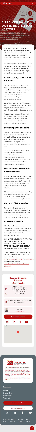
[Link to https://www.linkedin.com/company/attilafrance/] (14, 412)
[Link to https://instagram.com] (7, 322)
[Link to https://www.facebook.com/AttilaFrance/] (22, 412)
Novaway (20, 421)
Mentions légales (28, 420)
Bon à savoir (26, 33)
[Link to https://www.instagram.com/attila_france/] (7, 412)
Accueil (4, 17)
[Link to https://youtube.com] (26, 322)
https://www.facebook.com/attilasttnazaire (19, 259)
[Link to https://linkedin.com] (14, 322)
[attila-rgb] (16, 358)
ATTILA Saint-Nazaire (9, 33)
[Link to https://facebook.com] (20, 322)
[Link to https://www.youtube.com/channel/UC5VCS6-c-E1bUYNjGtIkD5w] (30, 412)
